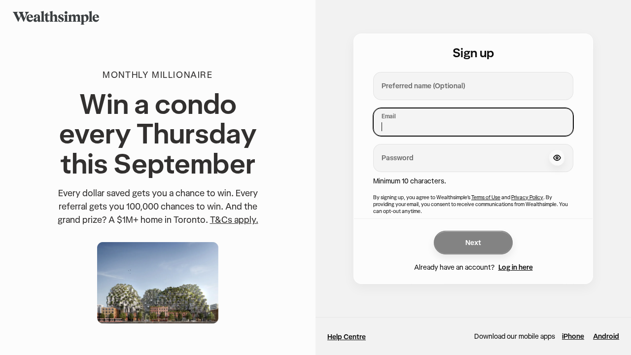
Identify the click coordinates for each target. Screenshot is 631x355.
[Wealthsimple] (56, 18)
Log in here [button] (515, 267)
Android (606, 336)
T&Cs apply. (234, 219)
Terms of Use (485, 197)
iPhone (573, 336)
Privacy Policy (527, 197)
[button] (557, 158)
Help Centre (346, 336)
